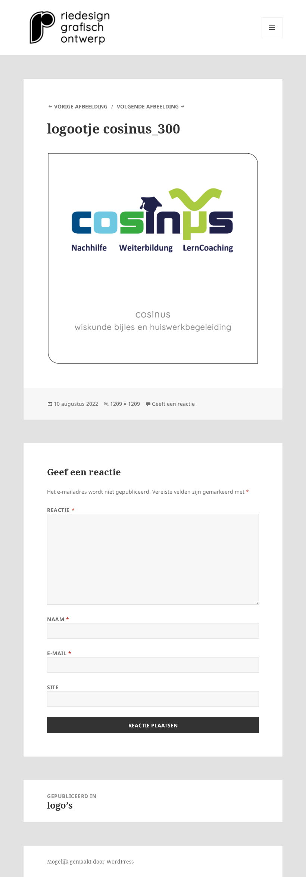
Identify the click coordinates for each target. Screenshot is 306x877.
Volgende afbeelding (148, 106)
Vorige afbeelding (80, 106)
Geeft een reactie (173, 403)
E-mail (59, 653)
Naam (58, 619)
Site (53, 687)
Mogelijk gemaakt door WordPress (90, 861)
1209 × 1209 (125, 403)
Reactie (61, 509)
